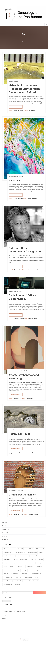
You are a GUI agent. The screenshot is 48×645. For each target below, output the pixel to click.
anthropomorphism (21, 552)
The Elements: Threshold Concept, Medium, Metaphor (13, 611)
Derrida (33, 559)
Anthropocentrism (8, 552)
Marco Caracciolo (32, 198)
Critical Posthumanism (22, 494)
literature (39, 566)
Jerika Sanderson (33, 318)
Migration (4, 618)
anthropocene (40, 548)
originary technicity (36, 573)
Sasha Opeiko (32, 110)
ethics (26, 563)
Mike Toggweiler (32, 452)
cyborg (15, 559)
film (39, 563)
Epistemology (17, 563)
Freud (6, 566)
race (36, 577)
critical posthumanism (23, 555)
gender (12, 566)
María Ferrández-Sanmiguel (33, 269)
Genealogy (20, 176)
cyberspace (7, 559)
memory (24, 570)
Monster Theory (33, 570)
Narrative (14, 180)
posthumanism (28, 577)
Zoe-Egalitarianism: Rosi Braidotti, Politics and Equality (14, 615)
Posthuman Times (19, 433)
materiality (16, 570)
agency (13, 548)
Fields (3, 525)
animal (20, 548)
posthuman (18, 577)
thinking (35, 580)
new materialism (15, 573)
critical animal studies (9, 555)
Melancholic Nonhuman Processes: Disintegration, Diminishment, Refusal (24, 89)
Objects (20, 291)
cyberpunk (34, 555)
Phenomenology (8, 577)
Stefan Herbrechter (33, 514)
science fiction (8, 580)
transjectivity (18, 584)
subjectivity (17, 580)
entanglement (7, 563)
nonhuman (25, 573)
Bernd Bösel (29, 398)
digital (41, 559)
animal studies (29, 548)
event (33, 563)
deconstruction (24, 559)
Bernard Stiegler (32, 552)
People (20, 244)
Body (41, 552)
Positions (4, 539)
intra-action (30, 566)
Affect (6, 548)
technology (27, 580)
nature (6, 573)
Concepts (15, 81)
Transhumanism (8, 584)
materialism (7, 570)
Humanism (21, 566)
